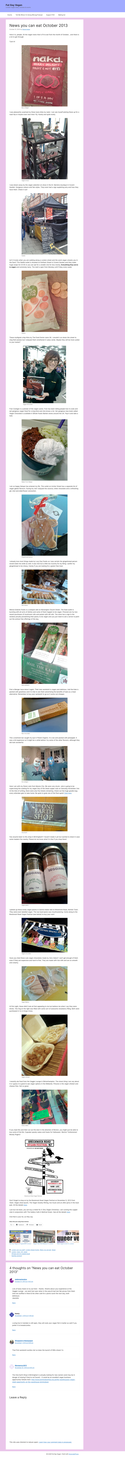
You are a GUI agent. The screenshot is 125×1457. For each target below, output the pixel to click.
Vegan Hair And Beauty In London (43, 1243)
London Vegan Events (32, 1250)
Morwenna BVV (21, 1365)
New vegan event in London (65, 1243)
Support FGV (50, 15)
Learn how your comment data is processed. (55, 1442)
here (25, 1205)
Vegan (54, 1250)
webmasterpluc (21, 1279)
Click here (67, 793)
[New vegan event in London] (68, 1236)
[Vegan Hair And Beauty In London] (44, 1236)
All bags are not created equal (21, 1254)
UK (22, 1252)
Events (10, 15)
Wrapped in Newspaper (24, 1341)
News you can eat (45, 1250)
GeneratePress (74, 1454)
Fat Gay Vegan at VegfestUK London (20, 1243)
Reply (14, 1303)
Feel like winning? (17, 1256)
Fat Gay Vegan (14, 5)
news (18, 1252)
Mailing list (61, 15)
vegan (25, 1252)
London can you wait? (18, 1250)
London (14, 1252)
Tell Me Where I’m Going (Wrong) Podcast (29, 15)
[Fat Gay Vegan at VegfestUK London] (20, 1236)
